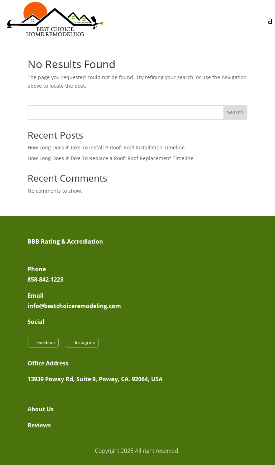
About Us (41, 409)
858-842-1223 (45, 279)
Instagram (85, 342)
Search (235, 112)
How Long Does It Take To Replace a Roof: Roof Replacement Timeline (110, 158)
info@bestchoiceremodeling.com (74, 306)
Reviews (39, 425)
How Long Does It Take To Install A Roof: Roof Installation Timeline (106, 147)
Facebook (46, 342)
